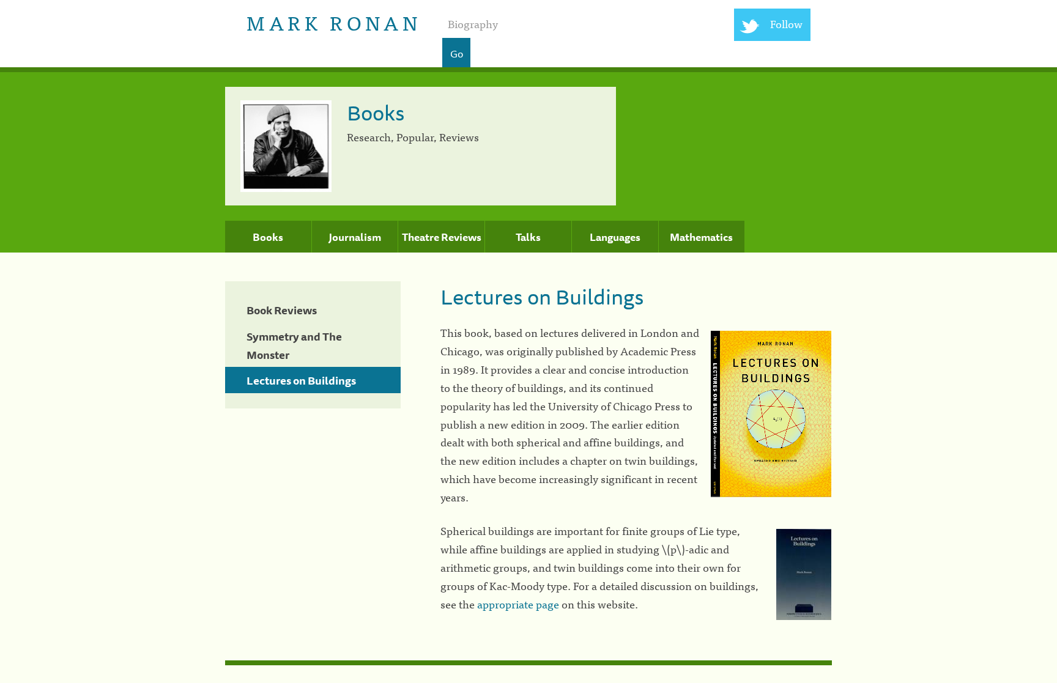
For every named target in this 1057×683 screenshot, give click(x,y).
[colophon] (528, 662)
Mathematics (701, 237)
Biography (473, 23)
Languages (615, 237)
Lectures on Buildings (301, 380)
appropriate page (518, 604)
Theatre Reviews (441, 237)
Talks (528, 237)
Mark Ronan (334, 22)
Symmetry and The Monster (294, 345)
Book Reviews (282, 310)
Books (268, 237)
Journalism (354, 237)
